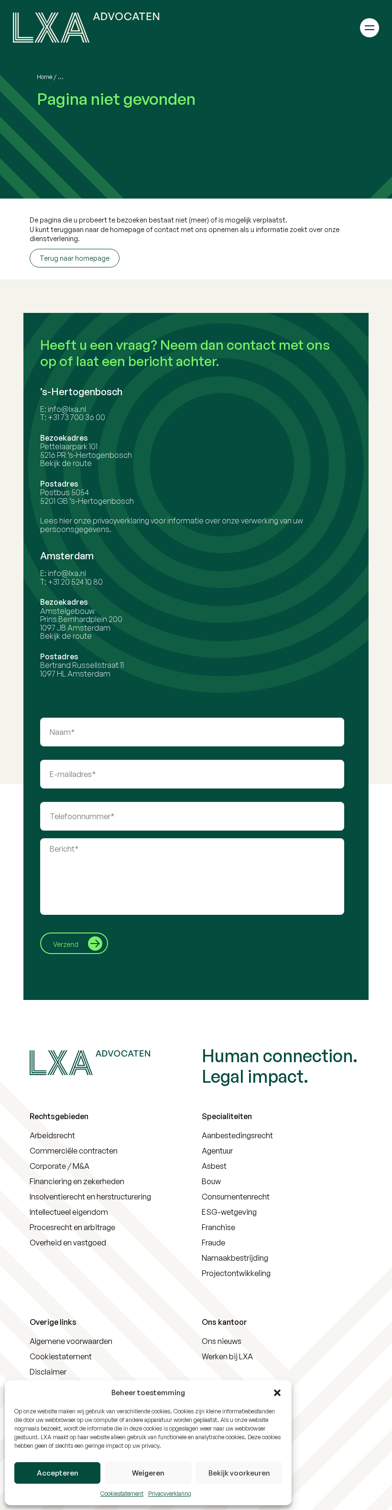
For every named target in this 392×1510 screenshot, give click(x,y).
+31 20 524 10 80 (75, 582)
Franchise (218, 1227)
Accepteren (57, 1472)
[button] (277, 1393)
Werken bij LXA (227, 1356)
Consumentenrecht (236, 1196)
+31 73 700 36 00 (76, 417)
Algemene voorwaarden (71, 1341)
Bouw (211, 1181)
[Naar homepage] (86, 27)
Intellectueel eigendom (69, 1212)
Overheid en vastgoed (68, 1242)
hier (65, 520)
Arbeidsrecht (52, 1135)
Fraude (213, 1242)
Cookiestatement (121, 1493)
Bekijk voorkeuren (239, 1472)
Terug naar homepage (74, 258)
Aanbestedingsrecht (237, 1135)
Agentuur (217, 1150)
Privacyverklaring (169, 1493)
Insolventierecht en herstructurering (90, 1196)
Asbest (214, 1166)
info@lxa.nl (67, 409)
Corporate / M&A (59, 1166)
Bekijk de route (66, 463)
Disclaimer (48, 1372)
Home (44, 76)
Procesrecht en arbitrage (72, 1227)
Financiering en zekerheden (77, 1181)
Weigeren (148, 1472)
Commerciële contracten (74, 1150)
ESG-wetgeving (229, 1212)
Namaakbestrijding (235, 1258)
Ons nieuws (221, 1341)
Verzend (65, 944)
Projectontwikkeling (236, 1273)
